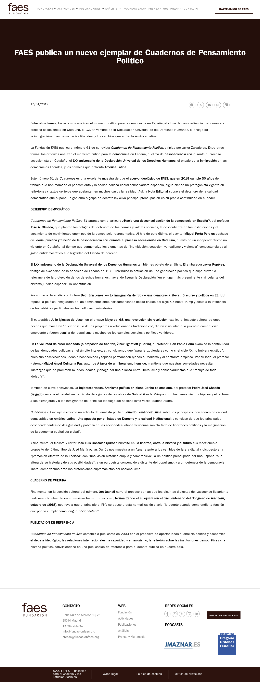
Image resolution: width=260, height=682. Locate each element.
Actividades (125, 619)
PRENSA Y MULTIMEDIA (163, 9)
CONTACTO (191, 9)
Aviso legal (110, 674)
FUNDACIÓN (45, 9)
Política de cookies (149, 674)
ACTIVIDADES (66, 9)
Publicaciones (127, 625)
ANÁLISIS (111, 9)
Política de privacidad (188, 674)
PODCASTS (174, 625)
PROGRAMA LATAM (134, 9)
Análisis (123, 631)
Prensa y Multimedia (131, 637)
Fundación (125, 612)
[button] (211, 9)
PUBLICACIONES (90, 9)
